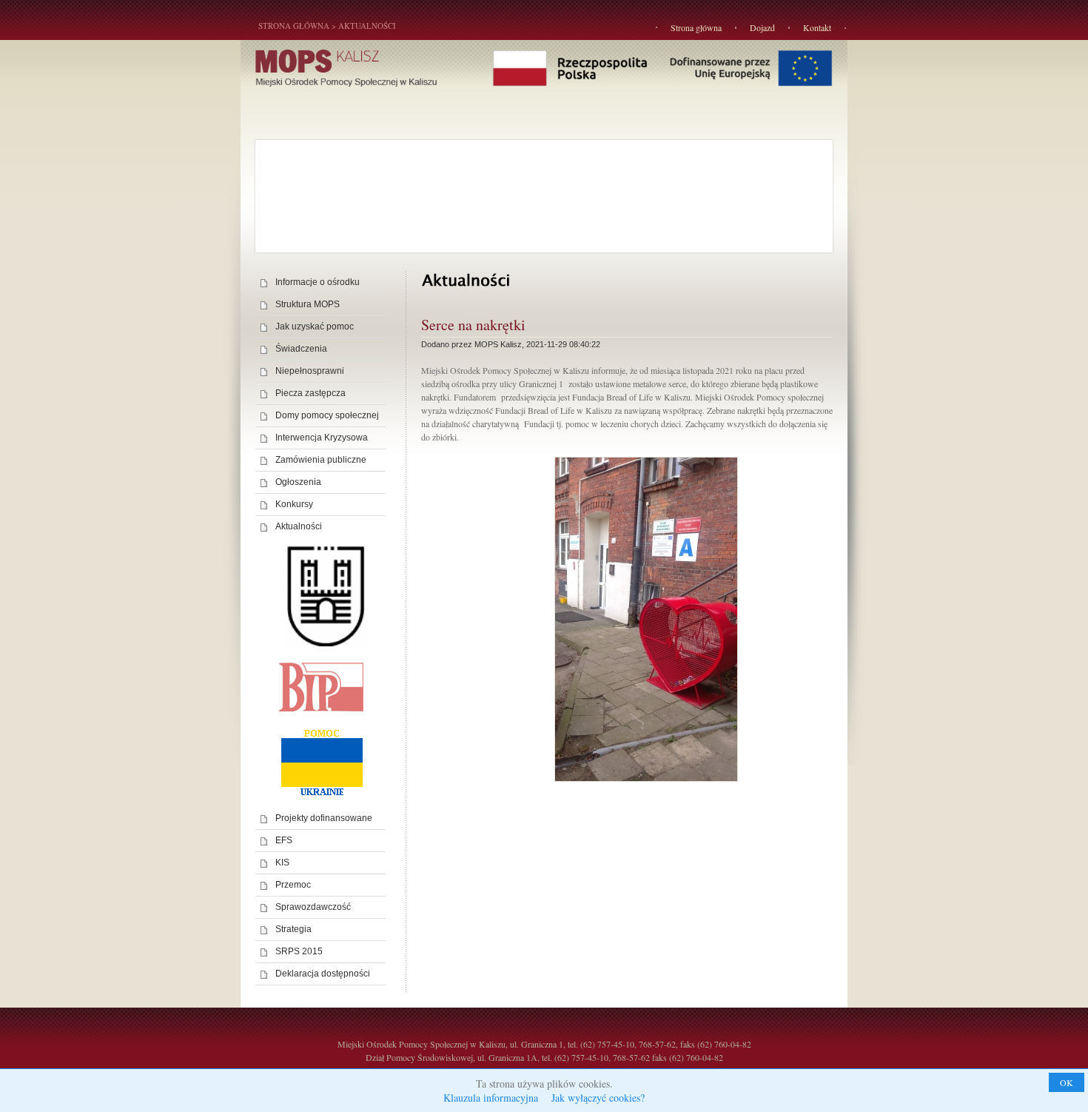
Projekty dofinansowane (323, 818)
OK (1066, 1082)
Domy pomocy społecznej (327, 415)
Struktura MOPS (307, 304)
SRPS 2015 (299, 951)
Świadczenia (301, 349)
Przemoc (293, 885)
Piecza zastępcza (310, 393)
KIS (282, 862)
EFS (283, 840)
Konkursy (294, 504)
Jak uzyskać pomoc (314, 326)
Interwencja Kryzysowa (321, 437)
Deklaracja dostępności (322, 973)
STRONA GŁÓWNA (293, 25)
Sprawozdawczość (313, 907)
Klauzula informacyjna (490, 1098)
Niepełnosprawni (309, 371)
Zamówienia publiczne (320, 460)
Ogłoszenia (298, 482)
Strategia (293, 929)
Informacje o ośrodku (317, 282)
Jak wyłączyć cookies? (598, 1098)
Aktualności (367, 25)
